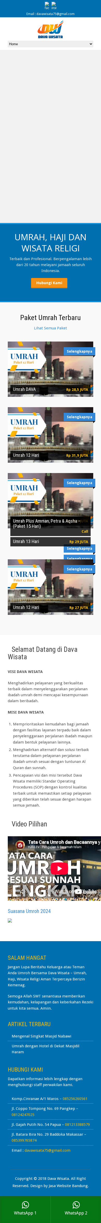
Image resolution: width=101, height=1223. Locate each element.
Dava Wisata (58, 1178)
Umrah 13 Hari (26, 541)
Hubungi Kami (49, 283)
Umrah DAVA (24, 389)
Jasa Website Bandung (68, 1185)
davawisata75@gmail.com (47, 1150)
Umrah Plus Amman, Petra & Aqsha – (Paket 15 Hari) (47, 523)
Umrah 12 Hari (26, 455)
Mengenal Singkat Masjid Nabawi (41, 1036)
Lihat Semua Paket (50, 328)
